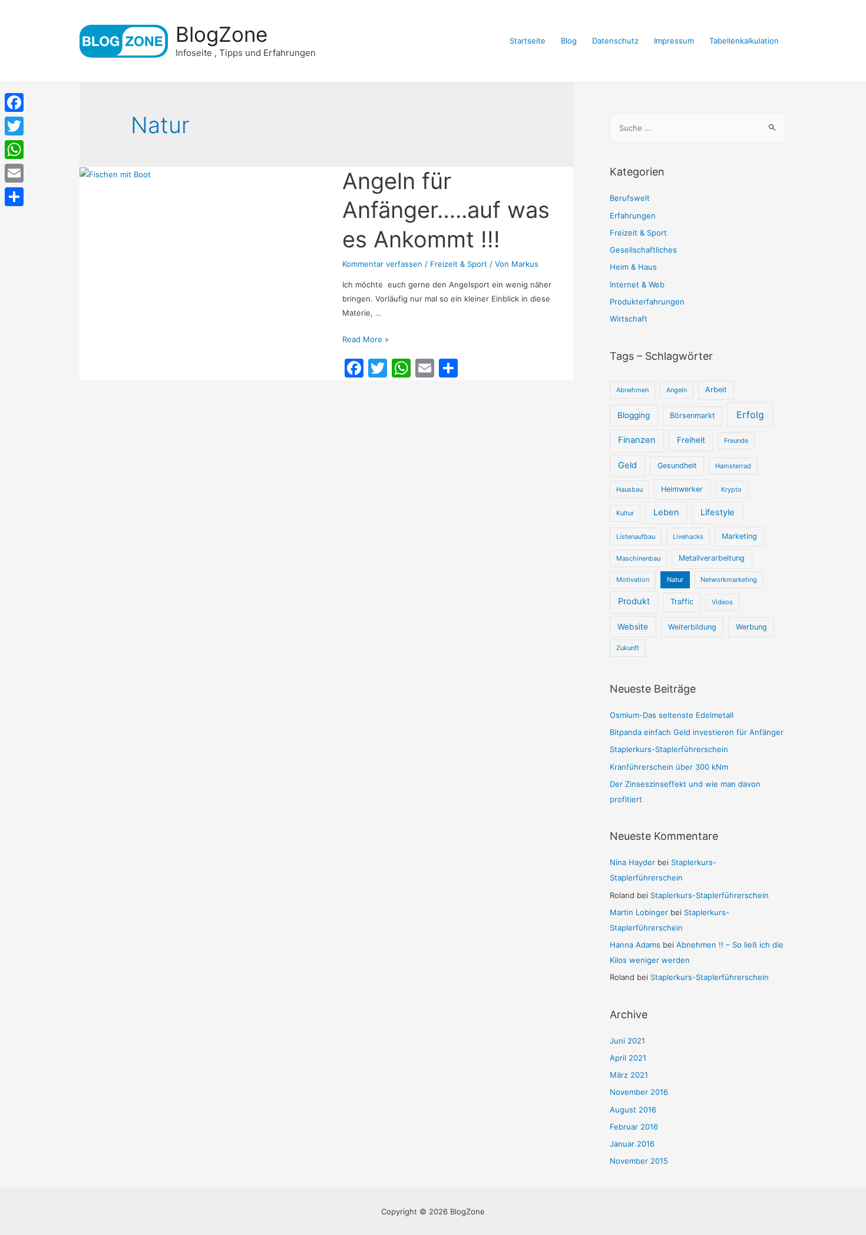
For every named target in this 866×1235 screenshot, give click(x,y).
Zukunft (627, 648)
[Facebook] (14, 102)
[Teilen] (14, 196)
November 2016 (639, 1092)
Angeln (676, 390)
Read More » (365, 339)
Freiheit (691, 440)
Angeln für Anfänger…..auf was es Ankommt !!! (446, 210)
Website (632, 626)
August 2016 (633, 1109)
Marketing (739, 536)
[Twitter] (14, 126)
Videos (722, 602)
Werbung (751, 627)
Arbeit (716, 389)
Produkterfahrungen (647, 301)
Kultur (625, 513)
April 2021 (628, 1057)
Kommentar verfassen (382, 264)
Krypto (731, 489)
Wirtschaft (628, 318)
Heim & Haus (633, 266)
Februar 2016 (634, 1126)
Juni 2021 (627, 1040)
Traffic (681, 601)
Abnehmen (632, 390)
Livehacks (688, 536)
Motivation (632, 579)
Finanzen (637, 440)
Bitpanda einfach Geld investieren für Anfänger (697, 732)
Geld (627, 465)
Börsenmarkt (692, 415)
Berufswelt (630, 198)
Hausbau (629, 489)
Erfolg (750, 415)
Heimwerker (682, 489)
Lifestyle (717, 512)
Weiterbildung (692, 627)
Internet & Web (637, 284)
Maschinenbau (638, 558)
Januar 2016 (632, 1143)
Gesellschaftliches (643, 249)
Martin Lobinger (639, 912)
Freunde (736, 440)
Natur (675, 579)
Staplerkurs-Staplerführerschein (669, 749)
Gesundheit (677, 465)
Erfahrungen (633, 215)
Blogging (633, 415)
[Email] (14, 173)
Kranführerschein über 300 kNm (669, 767)
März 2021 (629, 1075)
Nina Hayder (632, 862)
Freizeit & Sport (458, 264)
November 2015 (639, 1161)
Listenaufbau (635, 536)
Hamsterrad (733, 466)
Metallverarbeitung (712, 558)
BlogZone (221, 34)
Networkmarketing (728, 579)
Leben (666, 512)
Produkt (634, 601)
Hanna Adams (635, 944)
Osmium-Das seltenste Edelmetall (671, 715)
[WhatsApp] (14, 149)
